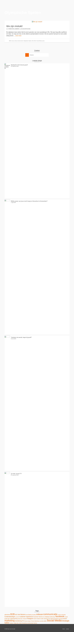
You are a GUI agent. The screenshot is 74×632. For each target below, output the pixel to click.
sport (43, 40)
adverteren (7, 614)
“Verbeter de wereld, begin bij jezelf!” (21, 337)
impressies (20, 618)
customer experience (26, 616)
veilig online (16, 623)
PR (23, 621)
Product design (27, 621)
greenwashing (14, 618)
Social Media (39, 40)
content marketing (62, 614)
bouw (12, 40)
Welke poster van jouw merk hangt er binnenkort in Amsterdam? (29, 201)
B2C (16, 614)
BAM (19, 614)
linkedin (65, 618)
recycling (41, 621)
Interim (35, 618)
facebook (60, 616)
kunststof (60, 618)
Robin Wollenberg (14, 28)
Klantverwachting (54, 618)
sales (45, 621)
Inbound (25, 618)
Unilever (11, 623)
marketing (10, 620)
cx (43, 616)
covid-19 (17, 616)
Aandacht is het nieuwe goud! (19, 65)
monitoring (18, 621)
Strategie (65, 621)
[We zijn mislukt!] (37, 21)
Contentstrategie (10, 616)
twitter (7, 623)
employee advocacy (50, 616)
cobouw (15, 40)
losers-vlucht (20, 40)
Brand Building (28, 614)
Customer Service (38, 616)
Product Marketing (35, 621)
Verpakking (24, 623)
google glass (7, 618)
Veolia (20, 623)
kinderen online (40, 618)
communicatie (50, 614)
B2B (10, 40)
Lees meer (18, 35)
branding (34, 614)
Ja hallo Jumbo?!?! (16, 473)
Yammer (35, 623)
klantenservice (47, 618)
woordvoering (30, 623)
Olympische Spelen (28, 40)
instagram (30, 618)
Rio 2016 (34, 40)
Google (66, 616)
